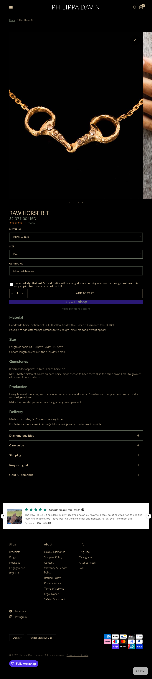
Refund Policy (52, 577)
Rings (12, 557)
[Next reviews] (148, 516)
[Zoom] (134, 40)
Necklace (14, 562)
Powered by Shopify (77, 655)
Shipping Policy (53, 557)
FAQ (81, 568)
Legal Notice (51, 594)
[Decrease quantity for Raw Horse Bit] (12, 293)
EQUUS (14, 573)
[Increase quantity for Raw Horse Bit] (22, 293)
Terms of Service (54, 588)
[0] (140, 7)
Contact (49, 562)
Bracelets (14, 551)
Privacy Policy (52, 583)
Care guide (16, 445)
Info (82, 544)
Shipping (15, 455)
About (48, 544)
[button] (76, 516)
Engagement (17, 568)
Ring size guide (19, 465)
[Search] (135, 7)
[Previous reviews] (3, 516)
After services (87, 562)
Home (12, 20)
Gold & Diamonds (21, 474)
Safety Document (54, 599)
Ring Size (84, 551)
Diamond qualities (21, 435)
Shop (12, 544)
